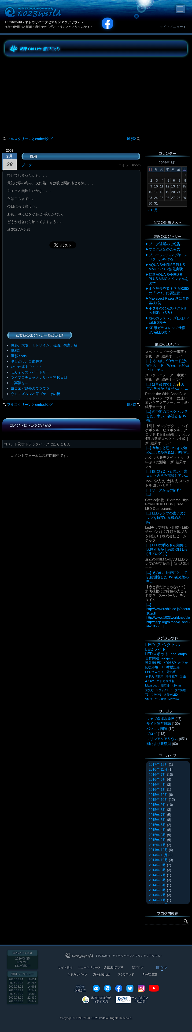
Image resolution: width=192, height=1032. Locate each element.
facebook (118, 988)
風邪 (33, 156)
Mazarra (173, 699)
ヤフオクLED (164, 690)
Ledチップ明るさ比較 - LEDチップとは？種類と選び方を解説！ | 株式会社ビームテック (167, 533)
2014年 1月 (157, 900)
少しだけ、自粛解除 (26, 361)
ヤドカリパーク (77, 974)
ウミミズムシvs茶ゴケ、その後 (35, 394)
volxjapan (168, 658)
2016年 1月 (157, 789)
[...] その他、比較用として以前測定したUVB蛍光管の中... (167, 577)
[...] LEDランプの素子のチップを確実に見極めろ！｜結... (167, 517)
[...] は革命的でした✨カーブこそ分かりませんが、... (167, 386)
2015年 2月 (157, 840)
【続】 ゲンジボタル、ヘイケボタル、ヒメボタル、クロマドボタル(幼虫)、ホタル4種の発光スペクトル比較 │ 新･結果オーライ (167, 434)
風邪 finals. (19, 356)
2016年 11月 (158, 769)
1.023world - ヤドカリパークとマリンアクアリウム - (44, 22)
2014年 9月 (157, 865)
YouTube (154, 988)
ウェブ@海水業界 (160, 719)
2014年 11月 (158, 855)
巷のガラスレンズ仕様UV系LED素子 (169, 320)
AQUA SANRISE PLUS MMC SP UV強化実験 (167, 267)
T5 (146, 694)
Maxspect (152, 685)
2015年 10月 (158, 800)
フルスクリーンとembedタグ (30, 139)
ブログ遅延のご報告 (164, 249)
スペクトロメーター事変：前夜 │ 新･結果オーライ (166, 354)
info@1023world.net (96, 988)
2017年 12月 (158, 764)
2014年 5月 (157, 885)
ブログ (27, 165)
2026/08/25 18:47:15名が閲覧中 (22, 962)
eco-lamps (179, 654)
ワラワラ (156, 694)
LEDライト (155, 649)
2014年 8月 (157, 870)
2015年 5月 (157, 825)
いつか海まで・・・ (26, 367)
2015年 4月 (157, 830)
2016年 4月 (157, 785)
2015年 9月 (157, 805)
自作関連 (152, 658)
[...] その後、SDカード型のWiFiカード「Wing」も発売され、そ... (167, 365)
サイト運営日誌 (158, 724)
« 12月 (153, 210)
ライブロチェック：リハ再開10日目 (39, 377)
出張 (183, 676)
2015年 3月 (157, 835)
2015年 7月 (157, 815)
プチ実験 (180, 690)
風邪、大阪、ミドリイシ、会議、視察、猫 (44, 345)
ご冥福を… (19, 383)
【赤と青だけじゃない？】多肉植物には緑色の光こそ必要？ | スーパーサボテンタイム (166, 593)
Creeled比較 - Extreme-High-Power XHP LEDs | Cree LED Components (167, 504)
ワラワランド (125, 974)
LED (150, 644)
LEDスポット (157, 654)
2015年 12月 (158, 795)
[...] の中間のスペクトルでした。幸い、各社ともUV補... (166, 416)
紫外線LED (153, 663)
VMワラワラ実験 (155, 699)
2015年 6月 (157, 820)
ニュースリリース (89, 967)
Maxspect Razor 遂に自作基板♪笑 (169, 300)
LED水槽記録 (170, 667)
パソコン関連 (156, 729)
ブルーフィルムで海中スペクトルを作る (168, 257)
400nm (149, 681)
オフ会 (183, 663)
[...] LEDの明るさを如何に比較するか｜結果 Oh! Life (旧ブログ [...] (166, 549)
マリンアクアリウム (162, 739)
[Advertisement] (47, 92)
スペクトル (168, 644)
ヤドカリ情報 (165, 681)
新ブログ (137, 967)
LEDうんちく (155, 672)
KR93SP (169, 663)
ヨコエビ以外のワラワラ (30, 388)
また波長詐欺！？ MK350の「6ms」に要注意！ (169, 291)
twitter (129, 988)
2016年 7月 (157, 775)
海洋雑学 (172, 676)
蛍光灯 (149, 690)
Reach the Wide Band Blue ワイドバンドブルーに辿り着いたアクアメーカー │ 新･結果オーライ (167, 400)
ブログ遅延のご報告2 (165, 244)
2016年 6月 (157, 779)
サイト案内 (65, 967)
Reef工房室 (150, 974)
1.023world (98, 1018)
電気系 (171, 672)
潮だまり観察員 (158, 744)
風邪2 (131, 139)
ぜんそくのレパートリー (30, 372)
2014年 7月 (157, 875)
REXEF (107, 988)
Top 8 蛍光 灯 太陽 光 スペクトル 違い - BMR (167, 483)
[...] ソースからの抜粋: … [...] (165, 492)
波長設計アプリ (113, 967)
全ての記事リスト (167, 222)
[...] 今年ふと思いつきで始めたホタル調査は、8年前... (168, 450)
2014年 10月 (158, 860)
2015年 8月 (157, 810)
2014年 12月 (158, 850)
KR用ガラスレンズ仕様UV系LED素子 (167, 330)
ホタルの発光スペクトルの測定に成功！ (168, 310)
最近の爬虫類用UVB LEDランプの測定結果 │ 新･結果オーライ (167, 563)
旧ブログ (161, 967)
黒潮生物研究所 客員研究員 (101, 999)
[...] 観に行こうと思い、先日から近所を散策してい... (167, 473)
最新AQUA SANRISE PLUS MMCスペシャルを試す (168, 279)
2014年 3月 (157, 890)
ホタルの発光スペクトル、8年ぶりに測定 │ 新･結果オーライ (167, 462)
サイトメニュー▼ (173, 27)
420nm (176, 685)
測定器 (165, 685)
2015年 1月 (157, 845)
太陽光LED (171, 694)
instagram (141, 988)
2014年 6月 (157, 880)
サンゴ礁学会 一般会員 (139, 999)
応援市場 (151, 667)
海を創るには (101, 974)
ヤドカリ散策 (154, 676)
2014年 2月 (157, 895)
